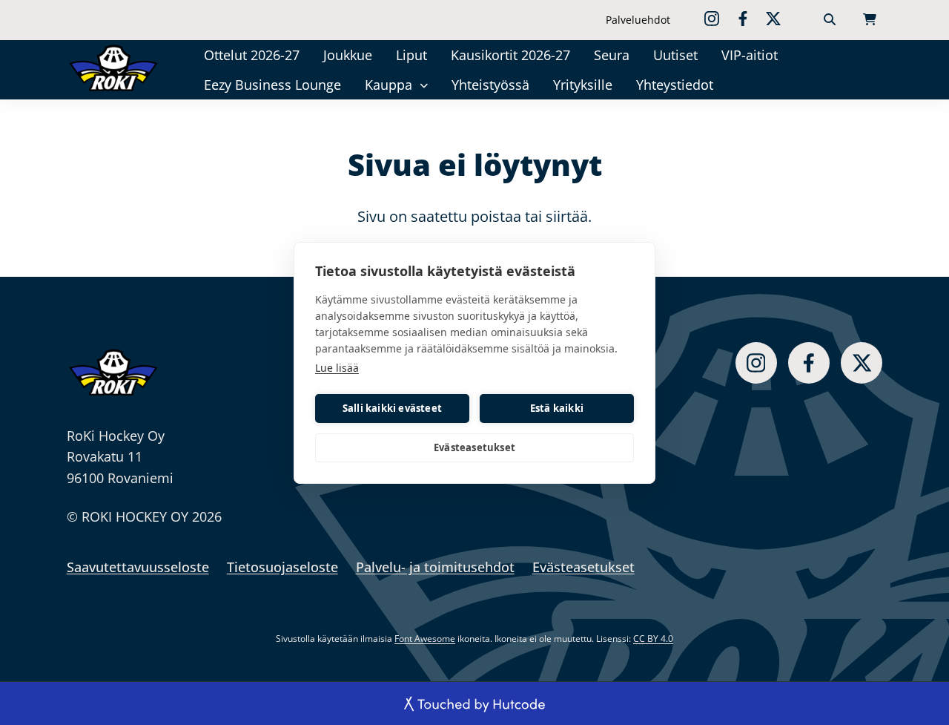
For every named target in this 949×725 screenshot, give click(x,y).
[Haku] (829, 20)
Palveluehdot (638, 20)
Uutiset (675, 55)
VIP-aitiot (749, 55)
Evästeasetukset (474, 447)
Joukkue (347, 55)
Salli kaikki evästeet (392, 408)
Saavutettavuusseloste (138, 567)
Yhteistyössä (490, 85)
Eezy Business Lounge (272, 85)
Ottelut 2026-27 (252, 55)
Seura (611, 55)
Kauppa (388, 85)
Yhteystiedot (674, 85)
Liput (411, 55)
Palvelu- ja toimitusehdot (435, 567)
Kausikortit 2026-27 (510, 55)
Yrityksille (582, 85)
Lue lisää (337, 368)
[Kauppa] (424, 85)
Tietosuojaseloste (282, 567)
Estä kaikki (556, 408)
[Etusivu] (114, 67)
